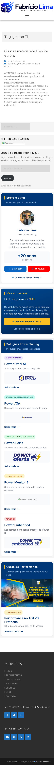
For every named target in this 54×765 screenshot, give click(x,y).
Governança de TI (31, 64)
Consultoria (13, 679)
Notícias (8, 66)
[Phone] (21, 737)
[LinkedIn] (21, 715)
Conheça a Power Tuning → (28, 277)
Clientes (10, 687)
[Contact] (7, 737)
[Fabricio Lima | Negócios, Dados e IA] (27, 7)
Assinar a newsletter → (28, 321)
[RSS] (28, 737)
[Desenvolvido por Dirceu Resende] (42, 762)
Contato (11, 696)
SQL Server (12, 683)
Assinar (7, 178)
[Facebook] (7, 715)
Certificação (14, 64)
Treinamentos (14, 675)
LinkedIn (18, 269)
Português (9, 143)
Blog (9, 692)
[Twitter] (14, 715)
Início (9, 670)
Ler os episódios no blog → (27, 329)
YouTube (42, 269)
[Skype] (14, 737)
